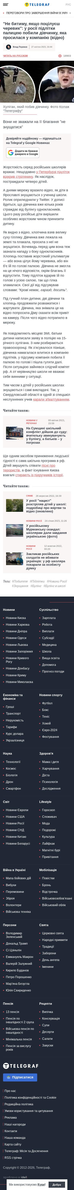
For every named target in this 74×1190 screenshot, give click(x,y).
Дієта (46, 775)
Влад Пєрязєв (20, 47)
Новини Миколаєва (19, 682)
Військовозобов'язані (57, 898)
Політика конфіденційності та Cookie (30, 1097)
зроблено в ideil (15, 1177)
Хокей (46, 723)
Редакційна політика (19, 1104)
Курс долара (14, 733)
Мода (46, 823)
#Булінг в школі (55, 586)
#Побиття (20, 581)
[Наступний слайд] (70, 13)
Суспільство (48, 609)
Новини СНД (15, 830)
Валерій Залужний (19, 963)
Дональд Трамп (17, 943)
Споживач (49, 816)
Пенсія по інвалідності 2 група (20, 1020)
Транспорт (13, 713)
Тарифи (11, 727)
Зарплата (49, 618)
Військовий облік (54, 905)
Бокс (45, 710)
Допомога (49, 664)
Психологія (50, 781)
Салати (47, 1038)
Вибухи (11, 885)
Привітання (50, 857)
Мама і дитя (50, 762)
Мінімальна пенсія (19, 1039)
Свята (43, 925)
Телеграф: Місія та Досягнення (26, 1151)
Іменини (48, 966)
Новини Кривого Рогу (17, 659)
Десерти (48, 1031)
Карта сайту (13, 1144)
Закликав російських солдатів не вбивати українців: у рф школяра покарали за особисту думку (45, 561)
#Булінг (36, 586)
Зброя (10, 898)
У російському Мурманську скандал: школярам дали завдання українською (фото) (46, 531)
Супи (45, 1025)
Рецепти (45, 1003)
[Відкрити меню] (5, 4)
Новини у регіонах (31, 421)
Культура (48, 836)
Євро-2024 (49, 730)
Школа (46, 651)
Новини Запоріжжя (19, 651)
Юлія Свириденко (18, 990)
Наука (7, 753)
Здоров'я (46, 753)
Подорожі (49, 830)
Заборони (49, 953)
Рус (68, 4)
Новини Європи (17, 810)
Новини (9, 609)
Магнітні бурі (51, 850)
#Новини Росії (57, 581)
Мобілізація (48, 870)
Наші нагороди (15, 1124)
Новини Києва (16, 618)
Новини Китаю (16, 836)
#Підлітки (37, 581)
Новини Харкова (17, 624)
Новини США (15, 816)
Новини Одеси (16, 638)
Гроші (10, 706)
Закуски (47, 1045)
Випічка (47, 1011)
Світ (6, 801)
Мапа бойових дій (18, 878)
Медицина (49, 644)
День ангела (50, 960)
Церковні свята (53, 933)
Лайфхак (48, 843)
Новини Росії (34, 521)
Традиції (48, 946)
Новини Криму (16, 675)
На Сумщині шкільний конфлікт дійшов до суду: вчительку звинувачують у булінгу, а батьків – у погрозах (46, 435)
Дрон (9, 781)
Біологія (11, 775)
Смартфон (13, 788)
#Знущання (20, 586)
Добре (57, 1184)
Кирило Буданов (17, 970)
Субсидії (48, 638)
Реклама (11, 1117)
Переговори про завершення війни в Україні (39, 12)
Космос (11, 768)
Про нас (10, 1091)
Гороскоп (48, 810)
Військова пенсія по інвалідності (20, 1030)
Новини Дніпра (16, 631)
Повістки (48, 878)
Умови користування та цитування (29, 1111)
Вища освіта (51, 658)
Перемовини (15, 891)
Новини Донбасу (17, 668)
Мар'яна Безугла (17, 983)
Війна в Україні (14, 870)
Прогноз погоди (53, 671)
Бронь (46, 885)
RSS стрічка (13, 1157)
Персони (9, 925)
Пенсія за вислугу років (18, 1047)
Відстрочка (49, 891)
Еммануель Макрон (19, 956)
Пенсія (8, 1003)
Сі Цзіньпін (13, 950)
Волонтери (13, 905)
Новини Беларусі (18, 843)
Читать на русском (15, 55)
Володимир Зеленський (14, 935)
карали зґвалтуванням (51, 399)
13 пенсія (12, 1011)
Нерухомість (15, 720)
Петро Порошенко (18, 977)
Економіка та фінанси (13, 696)
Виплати (48, 631)
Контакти (11, 1131)
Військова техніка (18, 911)
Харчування (50, 768)
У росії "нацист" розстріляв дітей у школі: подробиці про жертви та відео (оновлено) (46, 506)
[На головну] (37, 4)
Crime (29, 496)
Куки (41, 1184)
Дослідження (51, 788)
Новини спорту (50, 695)
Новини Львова (17, 644)
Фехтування (50, 736)
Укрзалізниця (15, 740)
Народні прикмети (55, 940)
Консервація (51, 1018)
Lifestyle (45, 801)
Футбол (47, 703)
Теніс (46, 716)
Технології (13, 762)
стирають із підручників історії (39, 475)
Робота (47, 624)
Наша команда (15, 1137)
